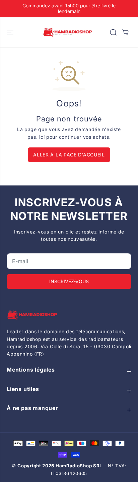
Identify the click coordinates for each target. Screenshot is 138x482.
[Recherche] (113, 32)
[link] (69, 315)
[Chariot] (125, 32)
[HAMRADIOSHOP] (67, 32)
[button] (11, 32)
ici (42, 137)
